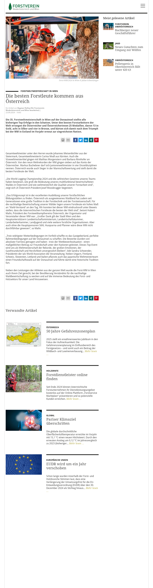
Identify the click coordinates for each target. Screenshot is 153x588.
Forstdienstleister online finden (67, 377)
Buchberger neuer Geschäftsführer (126, 32)
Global (50, 415)
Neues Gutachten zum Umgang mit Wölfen (129, 48)
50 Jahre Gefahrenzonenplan (70, 331)
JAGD (117, 43)
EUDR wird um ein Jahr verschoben (66, 466)
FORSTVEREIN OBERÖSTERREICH (125, 25)
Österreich (52, 327)
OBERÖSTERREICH (124, 60)
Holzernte (52, 371)
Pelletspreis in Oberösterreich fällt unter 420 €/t (127, 66)
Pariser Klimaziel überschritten (61, 421)
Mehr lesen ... (73, 398)
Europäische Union (57, 460)
